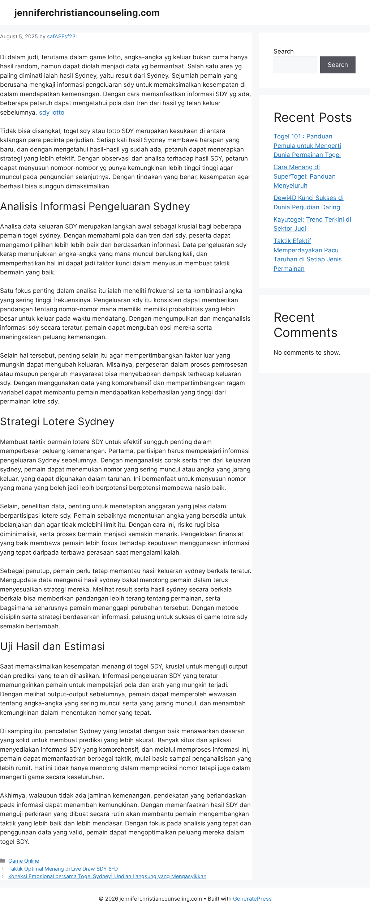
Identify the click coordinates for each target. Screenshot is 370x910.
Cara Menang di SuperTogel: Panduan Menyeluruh (305, 176)
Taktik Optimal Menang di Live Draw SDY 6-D (63, 869)
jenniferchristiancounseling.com (87, 12)
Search (284, 51)
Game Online (23, 861)
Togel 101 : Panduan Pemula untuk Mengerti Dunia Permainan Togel (307, 145)
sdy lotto (51, 112)
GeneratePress (252, 898)
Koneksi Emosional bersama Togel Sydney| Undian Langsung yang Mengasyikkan (107, 876)
